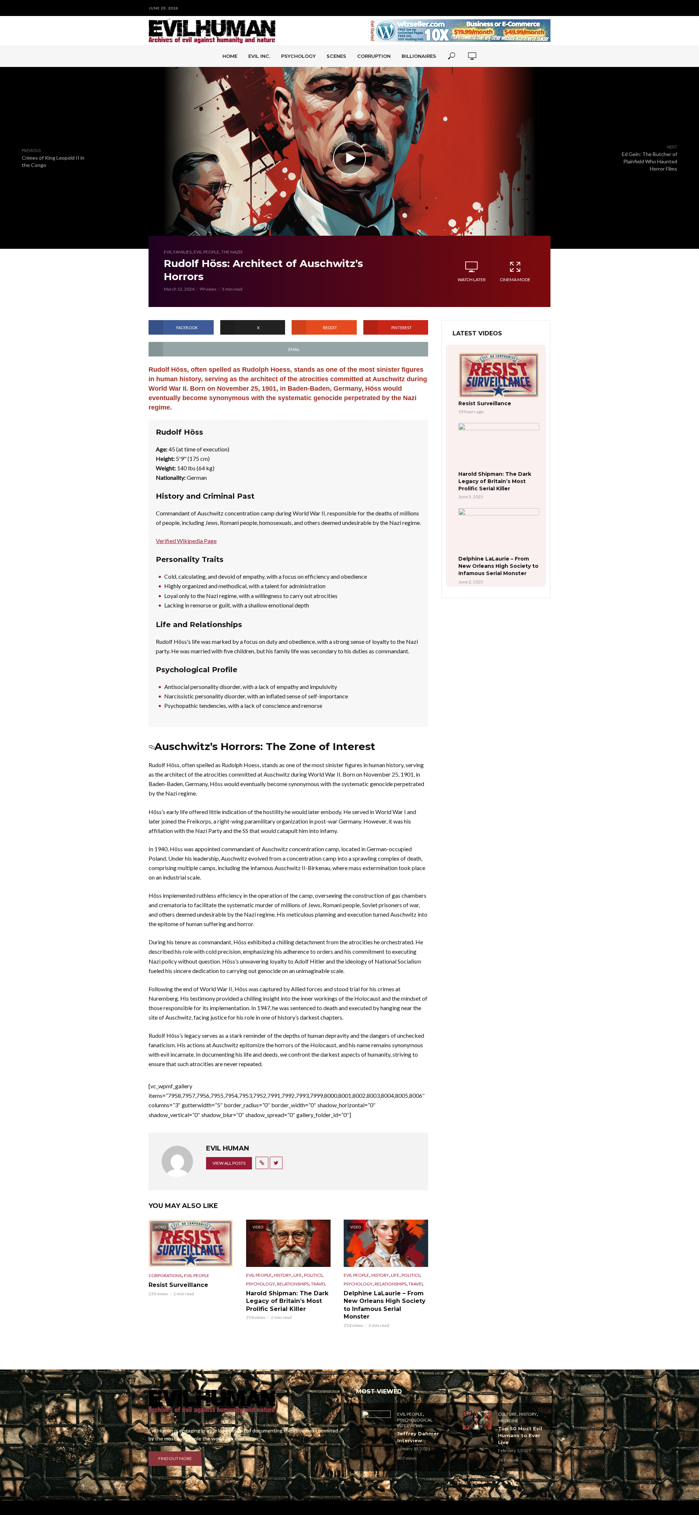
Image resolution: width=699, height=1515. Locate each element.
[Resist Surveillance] (498, 375)
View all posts (229, 1163)
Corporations (165, 1275)
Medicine (508, 1420)
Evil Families (177, 252)
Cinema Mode (515, 279)
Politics (313, 1275)
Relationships (293, 1284)
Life (297, 1275)
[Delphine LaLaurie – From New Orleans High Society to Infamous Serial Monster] (498, 531)
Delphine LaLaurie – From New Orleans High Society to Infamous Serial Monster (385, 1305)
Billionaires (419, 56)
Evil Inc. (259, 56)
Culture (507, 1414)
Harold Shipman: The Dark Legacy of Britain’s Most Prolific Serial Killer (287, 1301)
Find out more (175, 1458)
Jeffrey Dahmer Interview (418, 1437)
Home (229, 56)
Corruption (374, 56)
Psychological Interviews (415, 1422)
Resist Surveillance (178, 1284)
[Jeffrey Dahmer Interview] (376, 1420)
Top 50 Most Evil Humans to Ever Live (520, 1435)
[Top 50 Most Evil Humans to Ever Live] (477, 1420)
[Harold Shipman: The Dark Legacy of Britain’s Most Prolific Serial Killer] (498, 446)
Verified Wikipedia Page (186, 540)
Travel (318, 1284)
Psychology (298, 56)
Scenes (336, 56)
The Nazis (231, 252)
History (282, 1275)
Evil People (206, 252)
